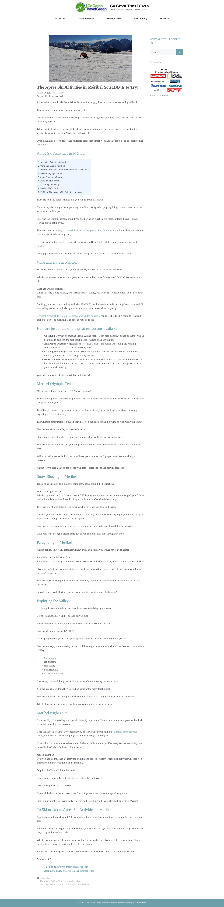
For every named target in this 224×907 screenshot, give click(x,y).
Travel (58, 18)
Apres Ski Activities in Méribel (54, 162)
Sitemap (129, 903)
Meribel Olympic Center (51, 173)
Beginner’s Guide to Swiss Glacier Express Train (69, 870)
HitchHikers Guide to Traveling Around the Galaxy (61, 881)
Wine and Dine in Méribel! (52, 166)
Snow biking (50, 658)
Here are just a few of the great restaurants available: (64, 169)
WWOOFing (140, 18)
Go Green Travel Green (129, 6)
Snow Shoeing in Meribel (52, 177)
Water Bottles (114, 18)
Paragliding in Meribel (50, 181)
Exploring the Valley (49, 184)
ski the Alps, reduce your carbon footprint (90, 230)
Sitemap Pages (141, 903)
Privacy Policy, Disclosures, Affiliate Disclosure (107, 903)
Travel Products (86, 18)
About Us (164, 18)
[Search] (179, 52)
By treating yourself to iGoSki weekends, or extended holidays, (68, 315)
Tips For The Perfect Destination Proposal (66, 866)
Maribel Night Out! (49, 188)
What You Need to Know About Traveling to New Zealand (64, 884)
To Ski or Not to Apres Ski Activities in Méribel (62, 192)
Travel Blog (45, 878)
